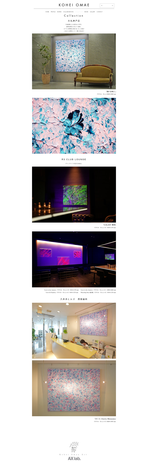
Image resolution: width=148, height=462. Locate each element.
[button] (74, 61)
